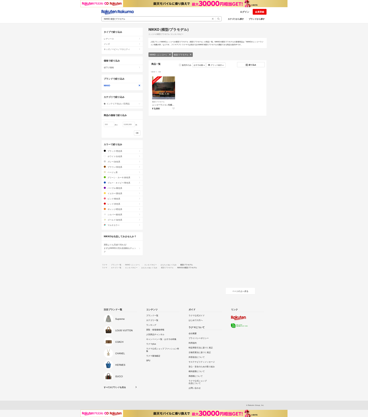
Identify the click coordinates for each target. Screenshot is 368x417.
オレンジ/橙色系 (114, 209)
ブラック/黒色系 (114, 150)
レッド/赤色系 (113, 203)
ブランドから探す (257, 18)
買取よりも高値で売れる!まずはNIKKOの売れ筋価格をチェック (120, 248)
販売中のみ (186, 65)
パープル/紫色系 (114, 188)
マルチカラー (113, 225)
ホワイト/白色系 (114, 156)
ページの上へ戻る (240, 291)
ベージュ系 (112, 172)
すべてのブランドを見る (115, 387)
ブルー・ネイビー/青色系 (118, 182)
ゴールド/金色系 (114, 219)
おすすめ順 (199, 65)
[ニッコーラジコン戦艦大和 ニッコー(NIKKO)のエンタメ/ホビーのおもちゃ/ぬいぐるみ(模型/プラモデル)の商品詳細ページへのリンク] (163, 87)
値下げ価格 (109, 67)
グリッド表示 (216, 65)
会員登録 (259, 11)
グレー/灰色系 (113, 161)
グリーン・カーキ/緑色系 (118, 177)
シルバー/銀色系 (114, 214)
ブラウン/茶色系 (114, 166)
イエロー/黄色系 (114, 193)
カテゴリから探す (236, 18)
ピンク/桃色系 (113, 198)
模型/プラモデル (181, 54)
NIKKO (107, 85)
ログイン (244, 11)
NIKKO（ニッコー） (159, 54)
